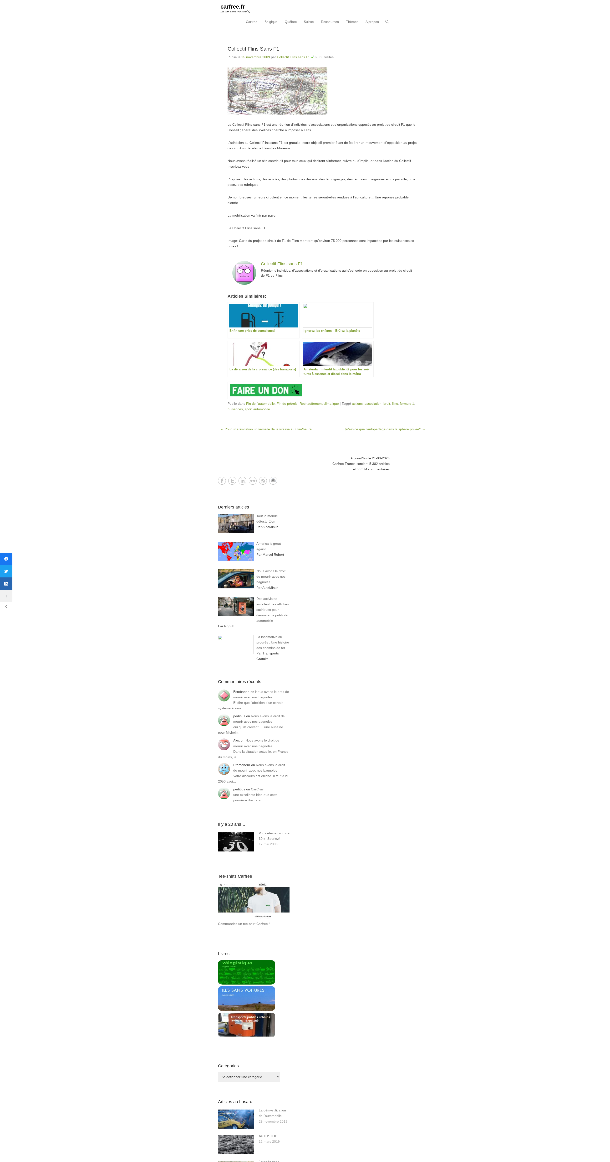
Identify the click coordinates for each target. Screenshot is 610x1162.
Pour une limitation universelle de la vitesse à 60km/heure (266, 429)
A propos (372, 22)
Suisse (309, 22)
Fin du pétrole (287, 403)
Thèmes (352, 22)
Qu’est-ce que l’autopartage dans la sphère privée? (384, 429)
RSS (263, 481)
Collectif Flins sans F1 (293, 57)
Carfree (251, 22)
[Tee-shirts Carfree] (254, 918)
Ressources (330, 22)
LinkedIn (242, 481)
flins (395, 403)
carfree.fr (232, 6)
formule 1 (407, 403)
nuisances (235, 409)
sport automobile (257, 409)
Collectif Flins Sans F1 (253, 49)
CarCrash (258, 789)
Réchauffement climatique (319, 403)
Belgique (271, 22)
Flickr (253, 481)
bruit (386, 403)
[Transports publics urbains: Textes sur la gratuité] (246, 1036)
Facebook (222, 481)
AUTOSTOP (268, 1136)
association (373, 403)
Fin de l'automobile (260, 403)
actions (357, 403)
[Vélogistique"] (246, 983)
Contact (273, 481)
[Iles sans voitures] (246, 1010)
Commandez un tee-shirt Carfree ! (244, 924)
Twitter (232, 481)
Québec (291, 22)
